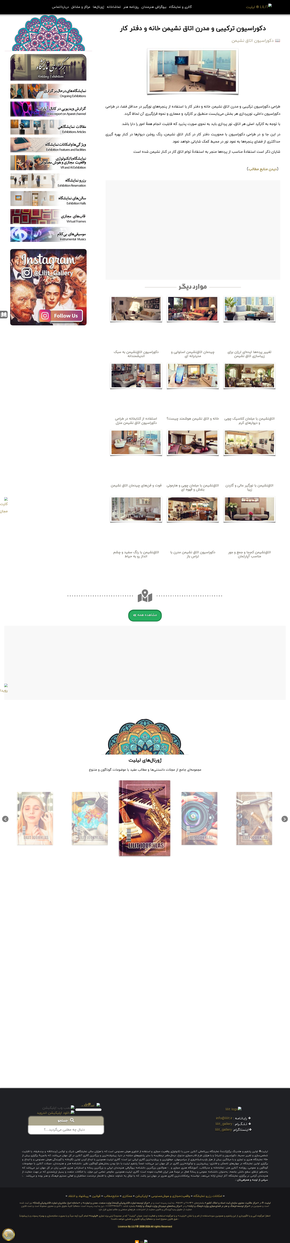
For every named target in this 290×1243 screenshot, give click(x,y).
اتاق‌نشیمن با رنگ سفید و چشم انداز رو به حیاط (136, 554)
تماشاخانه (114, 7)
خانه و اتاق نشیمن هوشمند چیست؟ (193, 418)
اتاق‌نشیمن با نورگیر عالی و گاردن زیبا (249, 487)
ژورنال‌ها (98, 7)
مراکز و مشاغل (80, 7)
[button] (145, 616)
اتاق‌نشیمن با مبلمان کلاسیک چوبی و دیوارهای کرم (249, 420)
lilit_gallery (223, 1124)
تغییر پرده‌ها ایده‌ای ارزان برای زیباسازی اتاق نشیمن (249, 354)
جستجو (64, 1121)
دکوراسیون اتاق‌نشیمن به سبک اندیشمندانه (136, 354)
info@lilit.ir (224, 1118)
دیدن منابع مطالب (263, 169)
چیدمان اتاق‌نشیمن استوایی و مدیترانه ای (192, 354)
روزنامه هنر (131, 7)
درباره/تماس (60, 7)
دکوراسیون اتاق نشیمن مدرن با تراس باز (192, 554)
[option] (254, 819)
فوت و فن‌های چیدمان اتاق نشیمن (136, 485)
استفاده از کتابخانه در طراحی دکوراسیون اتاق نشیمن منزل (136, 420)
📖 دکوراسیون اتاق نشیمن (256, 41)
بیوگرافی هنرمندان (153, 7)
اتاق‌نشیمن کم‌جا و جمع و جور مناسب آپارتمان (249, 554)
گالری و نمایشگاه (180, 7)
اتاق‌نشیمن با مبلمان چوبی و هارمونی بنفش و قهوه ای (193, 487)
